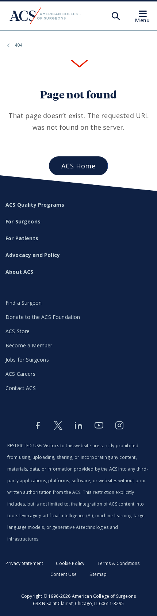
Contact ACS (20, 388)
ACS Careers (20, 373)
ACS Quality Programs (34, 204)
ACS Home (78, 165)
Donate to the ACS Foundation (42, 316)
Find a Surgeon (23, 302)
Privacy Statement (24, 563)
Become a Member (28, 345)
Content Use (63, 574)
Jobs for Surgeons (27, 359)
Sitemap (98, 574)
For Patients (21, 238)
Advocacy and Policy (32, 255)
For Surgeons (23, 221)
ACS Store (17, 331)
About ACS (19, 271)
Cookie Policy (70, 563)
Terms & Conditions (118, 563)
